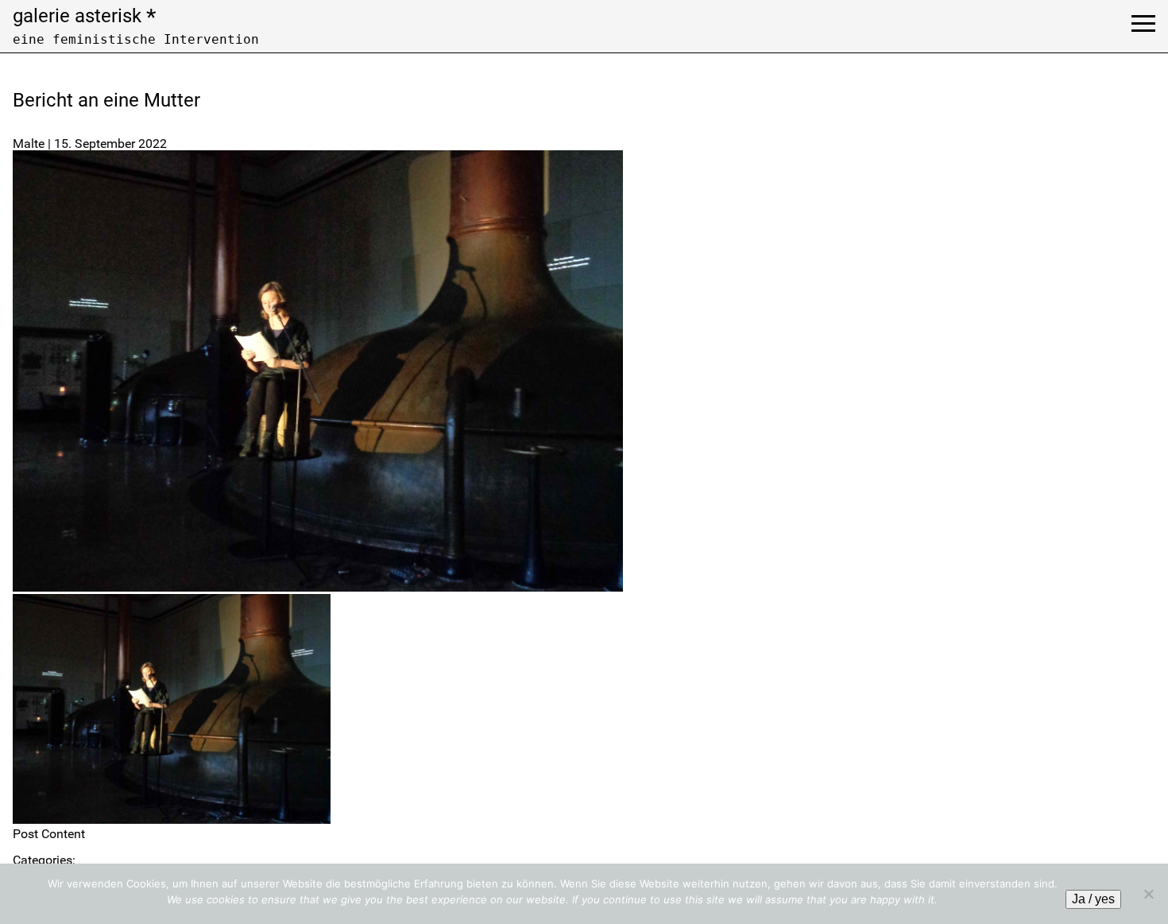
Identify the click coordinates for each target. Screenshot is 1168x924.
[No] (1148, 894)
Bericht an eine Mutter (106, 100)
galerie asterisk (84, 16)
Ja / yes (1093, 899)
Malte (28, 143)
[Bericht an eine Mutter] (318, 587)
